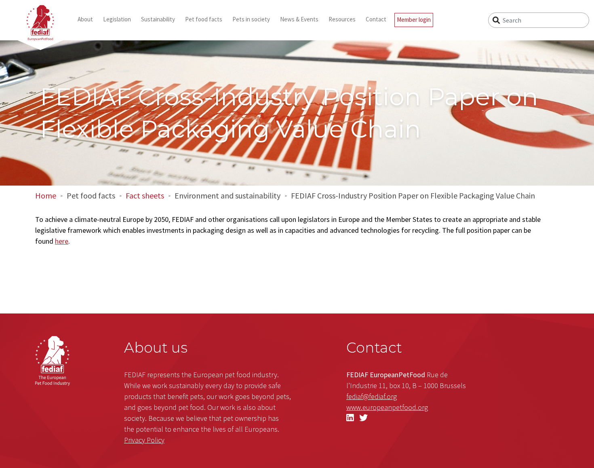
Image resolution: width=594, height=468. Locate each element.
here (61, 241)
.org (387, 407)
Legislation (117, 19)
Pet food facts (203, 19)
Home (45, 195)
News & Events (299, 19)
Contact (376, 19)
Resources (342, 19)
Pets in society (251, 19)
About (85, 19)
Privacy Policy (144, 440)
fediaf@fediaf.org (371, 396)
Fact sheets (145, 195)
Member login (414, 19)
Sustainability (158, 19)
